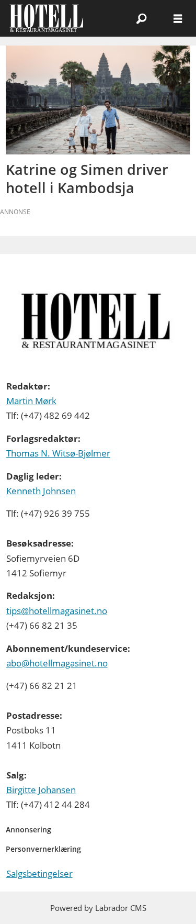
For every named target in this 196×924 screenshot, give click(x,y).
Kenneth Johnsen (41, 491)
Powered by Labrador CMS (98, 908)
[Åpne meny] (177, 18)
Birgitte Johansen (41, 790)
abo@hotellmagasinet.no (57, 663)
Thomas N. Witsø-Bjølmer (58, 453)
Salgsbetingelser (39, 873)
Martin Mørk (31, 401)
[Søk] (141, 18)
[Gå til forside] (55, 18)
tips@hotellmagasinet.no (56, 611)
